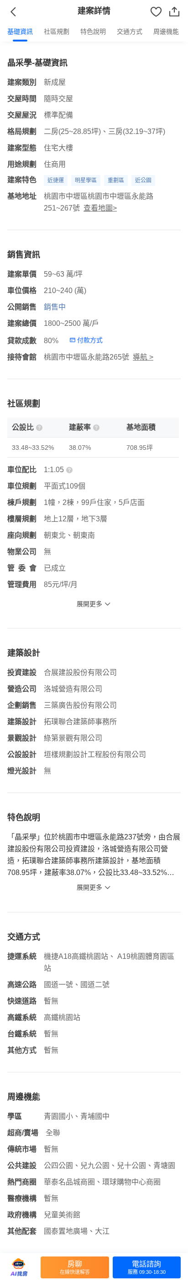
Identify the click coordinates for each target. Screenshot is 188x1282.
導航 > (143, 357)
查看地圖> (100, 208)
